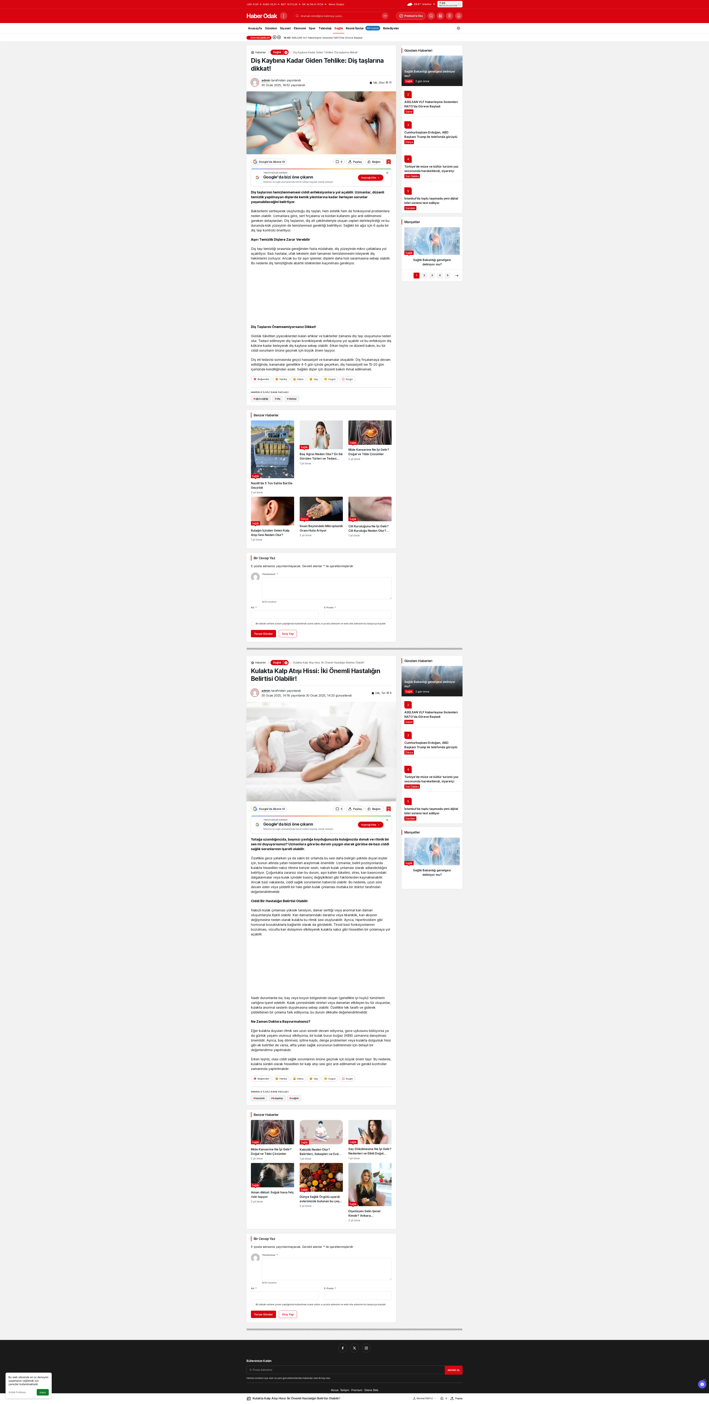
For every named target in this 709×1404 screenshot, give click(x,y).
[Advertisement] (321, 296)
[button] (440, 16)
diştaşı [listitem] (292, 398)
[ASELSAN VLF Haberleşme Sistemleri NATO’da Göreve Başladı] (432, 101)
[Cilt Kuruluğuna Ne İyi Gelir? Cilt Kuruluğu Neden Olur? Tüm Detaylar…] (370, 519)
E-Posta (330, 607)
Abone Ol (454, 1370)
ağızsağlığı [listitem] (261, 398)
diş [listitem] (277, 398)
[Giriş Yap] (449, 16)
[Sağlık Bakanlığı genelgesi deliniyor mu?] (432, 71)
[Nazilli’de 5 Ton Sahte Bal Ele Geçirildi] (272, 457)
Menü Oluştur (336, 4)
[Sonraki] (279, 37)
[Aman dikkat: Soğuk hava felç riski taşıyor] (272, 1192)
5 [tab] (447, 275)
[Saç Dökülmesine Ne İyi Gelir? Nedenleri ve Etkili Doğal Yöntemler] (370, 1140)
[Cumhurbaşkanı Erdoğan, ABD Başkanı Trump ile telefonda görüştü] (432, 131)
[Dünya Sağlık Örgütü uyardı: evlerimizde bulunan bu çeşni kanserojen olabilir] (321, 1192)
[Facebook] (342, 1348)
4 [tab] (440, 275)
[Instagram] (366, 1348)
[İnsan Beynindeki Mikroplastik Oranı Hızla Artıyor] (321, 519)
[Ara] (431, 16)
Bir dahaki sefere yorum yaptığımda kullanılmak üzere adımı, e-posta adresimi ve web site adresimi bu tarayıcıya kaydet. (321, 623)
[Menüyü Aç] (283, 16)
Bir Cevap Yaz (264, 558)
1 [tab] (416, 275)
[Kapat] (387, 173)
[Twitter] (354, 1348)
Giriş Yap (288, 633)
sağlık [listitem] (294, 1098)
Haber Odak (261, 16)
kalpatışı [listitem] (277, 1098)
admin (265, 80)
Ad (254, 607)
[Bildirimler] (459, 16)
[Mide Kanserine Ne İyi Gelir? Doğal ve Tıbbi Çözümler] (370, 457)
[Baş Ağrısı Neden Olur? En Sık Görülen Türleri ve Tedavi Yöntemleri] (321, 457)
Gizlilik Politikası (17, 1392)
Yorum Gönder (263, 633)
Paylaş (459, 1398)
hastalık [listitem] (259, 1098)
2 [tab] (424, 275)
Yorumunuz (270, 574)
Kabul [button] (43, 1392)
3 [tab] (432, 275)
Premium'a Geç (413, 15)
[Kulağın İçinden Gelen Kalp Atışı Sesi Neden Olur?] (272, 519)
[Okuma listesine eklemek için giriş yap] (389, 162)
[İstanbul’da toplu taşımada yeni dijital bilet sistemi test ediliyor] (432, 197)
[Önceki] (274, 37)
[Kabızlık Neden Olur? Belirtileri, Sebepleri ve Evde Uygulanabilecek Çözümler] (321, 1140)
